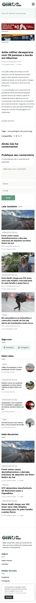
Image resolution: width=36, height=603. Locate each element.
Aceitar (9, 597)
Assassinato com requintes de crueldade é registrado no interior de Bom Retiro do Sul (13, 406)
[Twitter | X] (16, 136)
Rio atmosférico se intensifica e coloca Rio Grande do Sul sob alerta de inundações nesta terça (17, 320)
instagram (24, 348)
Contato (5, 564)
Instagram (6, 581)
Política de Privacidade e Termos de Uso (15, 592)
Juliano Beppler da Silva (13, 61)
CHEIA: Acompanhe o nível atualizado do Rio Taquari (12, 368)
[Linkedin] (19, 136)
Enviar (8, 198)
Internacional (21, 13)
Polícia (5, 485)
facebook (9, 348)
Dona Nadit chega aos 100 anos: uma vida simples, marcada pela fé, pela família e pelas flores (17, 280)
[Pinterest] (21, 136)
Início (4, 13)
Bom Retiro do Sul (9, 232)
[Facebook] (14, 136)
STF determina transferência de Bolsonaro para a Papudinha (17, 491)
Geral (11, 13)
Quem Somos (7, 560)
